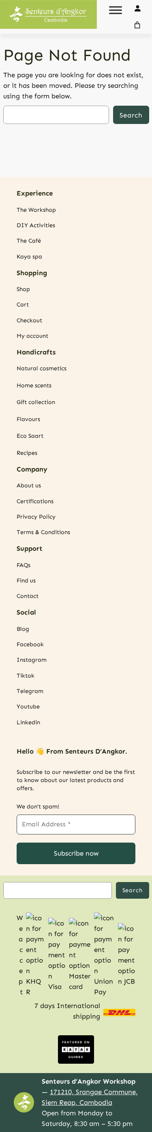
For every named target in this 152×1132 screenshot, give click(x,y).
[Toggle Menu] (115, 10)
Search (131, 115)
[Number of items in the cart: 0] (137, 25)
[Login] (137, 8)
